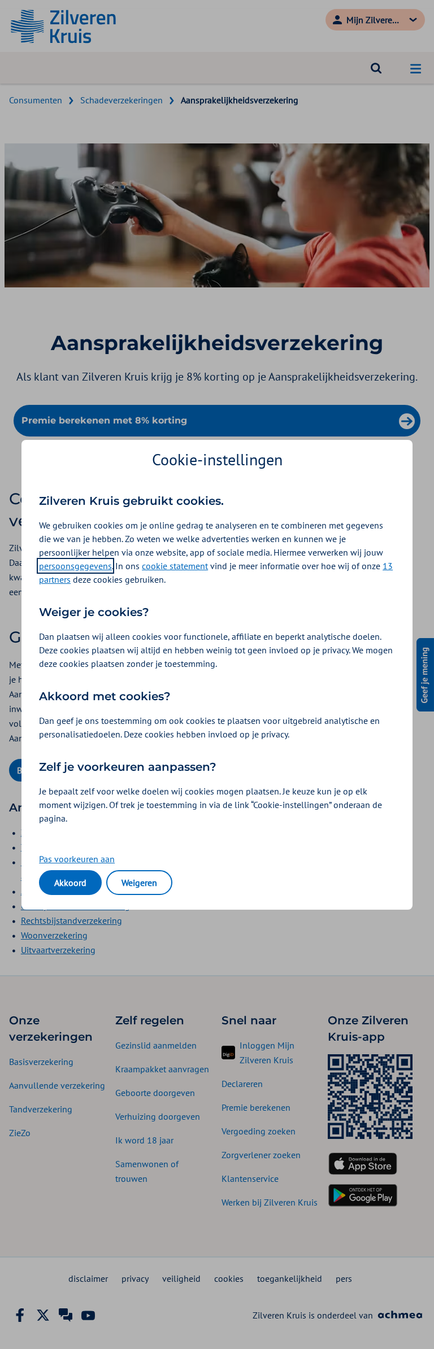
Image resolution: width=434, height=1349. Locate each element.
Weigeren (139, 882)
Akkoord (70, 882)
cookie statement (175, 565)
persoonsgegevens (75, 565)
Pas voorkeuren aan (77, 859)
